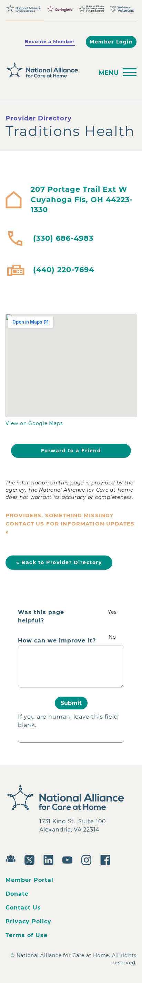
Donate (17, 894)
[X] (31, 859)
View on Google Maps (34, 423)
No (112, 637)
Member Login (111, 42)
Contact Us (23, 907)
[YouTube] (69, 859)
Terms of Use (27, 935)
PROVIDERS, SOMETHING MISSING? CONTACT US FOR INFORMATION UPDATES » (70, 523)
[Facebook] (107, 859)
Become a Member (50, 41)
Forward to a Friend (71, 451)
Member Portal (29, 880)
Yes (112, 612)
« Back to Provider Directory (59, 562)
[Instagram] (88, 859)
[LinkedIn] (50, 859)
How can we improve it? (57, 641)
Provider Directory (39, 118)
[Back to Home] (48, 70)
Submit (71, 703)
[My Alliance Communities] (12, 858)
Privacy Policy (28, 921)
